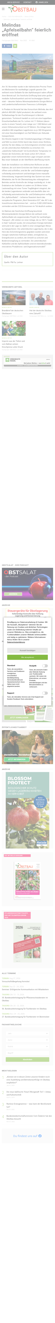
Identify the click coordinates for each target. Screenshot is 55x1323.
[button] (27, 650)
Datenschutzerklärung (16, 642)
